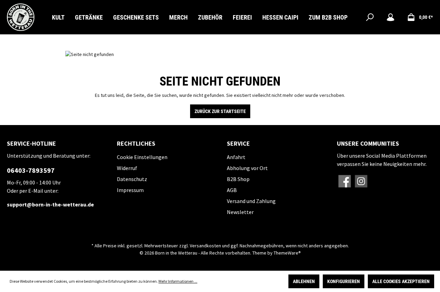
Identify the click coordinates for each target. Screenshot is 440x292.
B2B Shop (238, 179)
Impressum (130, 190)
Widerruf (127, 168)
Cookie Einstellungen (142, 157)
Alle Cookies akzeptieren (401, 281)
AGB (232, 190)
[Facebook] (344, 181)
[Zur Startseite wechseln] (20, 17)
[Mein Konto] (390, 17)
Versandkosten (205, 246)
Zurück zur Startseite (220, 111)
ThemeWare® (287, 253)
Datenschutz (132, 179)
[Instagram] (361, 181)
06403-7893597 (31, 170)
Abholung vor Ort (247, 168)
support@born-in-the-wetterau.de (50, 204)
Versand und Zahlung (251, 201)
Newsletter (240, 212)
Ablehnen (304, 281)
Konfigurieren (343, 281)
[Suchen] (369, 17)
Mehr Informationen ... (177, 281)
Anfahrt (236, 157)
